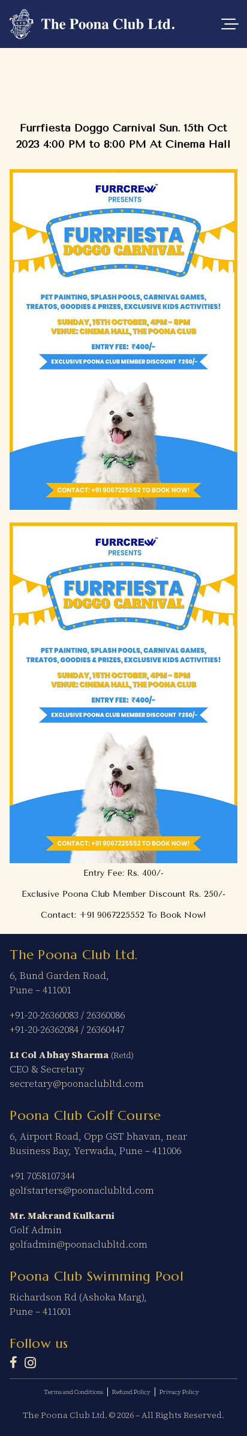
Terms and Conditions (73, 1392)
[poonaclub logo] (92, 24)
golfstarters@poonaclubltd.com (82, 1190)
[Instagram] (30, 1362)
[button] (229, 24)
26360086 (105, 1015)
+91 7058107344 (42, 1175)
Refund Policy (131, 1392)
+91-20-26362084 (44, 1029)
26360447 (105, 1029)
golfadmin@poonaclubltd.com (78, 1244)
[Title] (13, 1362)
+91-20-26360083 (44, 1015)
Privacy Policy (179, 1392)
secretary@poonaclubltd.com (77, 1083)
